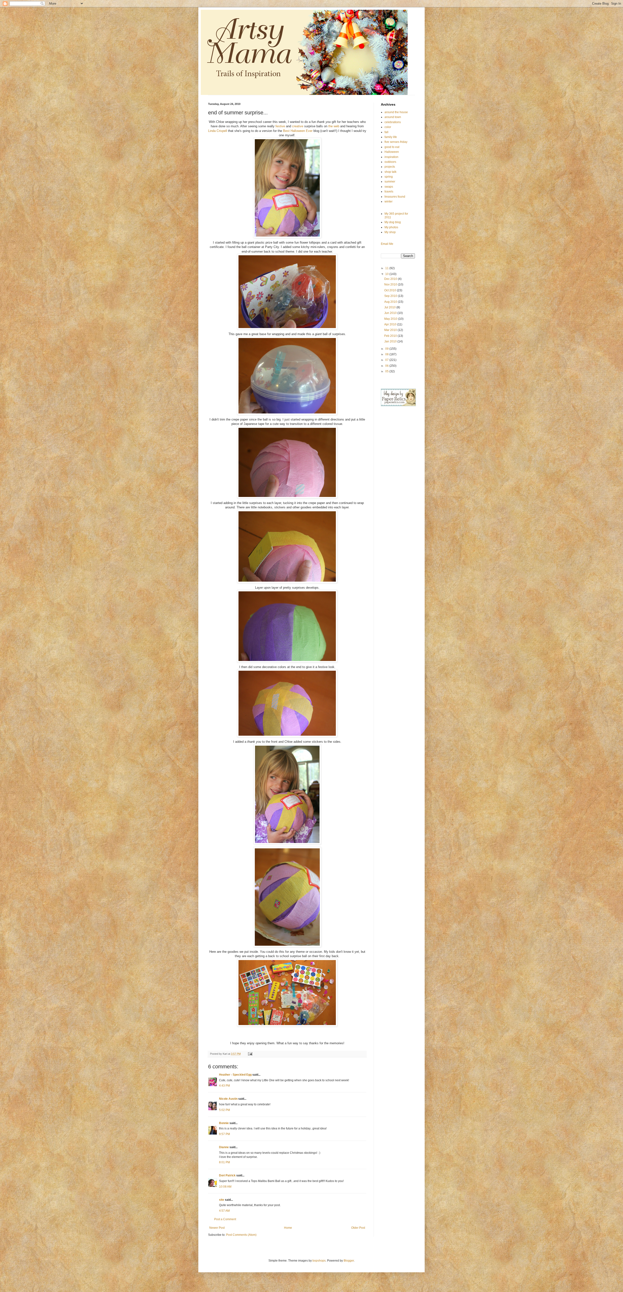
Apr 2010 (390, 324)
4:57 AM (224, 1210)
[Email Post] (250, 1053)
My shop (390, 232)
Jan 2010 (390, 341)
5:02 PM (224, 1110)
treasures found (395, 196)
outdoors (390, 162)
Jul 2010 (390, 307)
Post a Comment (225, 1219)
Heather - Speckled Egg (235, 1074)
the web (334, 126)
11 (387, 268)
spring (389, 176)
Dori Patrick (227, 1175)
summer (390, 181)
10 (387, 274)
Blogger (349, 1260)
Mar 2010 (391, 330)
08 (387, 354)
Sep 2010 (391, 296)
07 (387, 360)
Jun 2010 (390, 313)
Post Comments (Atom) (241, 1235)
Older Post (358, 1227)
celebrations (393, 122)
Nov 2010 (391, 284)
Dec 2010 (391, 279)
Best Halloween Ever (297, 131)
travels (389, 191)
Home (288, 1227)
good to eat (392, 147)
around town (393, 117)
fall (386, 132)
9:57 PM (224, 1134)
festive (280, 126)
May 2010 (391, 319)
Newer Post (217, 1227)
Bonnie (224, 1123)
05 (387, 371)
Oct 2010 (390, 290)
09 (387, 348)
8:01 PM (224, 1162)
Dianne (224, 1147)
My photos (391, 227)
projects (390, 166)
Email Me (387, 244)
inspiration (391, 157)
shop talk (390, 172)
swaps (389, 186)
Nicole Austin (228, 1098)
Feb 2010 (391, 336)
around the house (396, 112)
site (221, 1199)
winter (389, 201)
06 (387, 365)
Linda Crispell (218, 131)
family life (391, 137)
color (388, 127)
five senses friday (396, 142)
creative (297, 126)
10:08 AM (225, 1186)
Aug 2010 (391, 301)
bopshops (319, 1260)
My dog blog (393, 222)
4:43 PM (224, 1085)
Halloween (392, 152)
